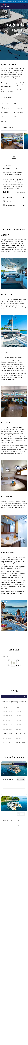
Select (23, 733)
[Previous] (3, 773)
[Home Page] (5, 5)
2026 (14, 696)
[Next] (24, 773)
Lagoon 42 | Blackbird (8, 814)
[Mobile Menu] (24, 5)
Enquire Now (8, 97)
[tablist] (14, 696)
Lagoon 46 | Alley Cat (8, 779)
